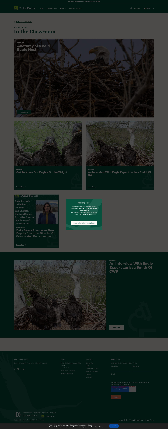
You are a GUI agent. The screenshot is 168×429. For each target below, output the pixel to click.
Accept (114, 426)
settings (100, 427)
